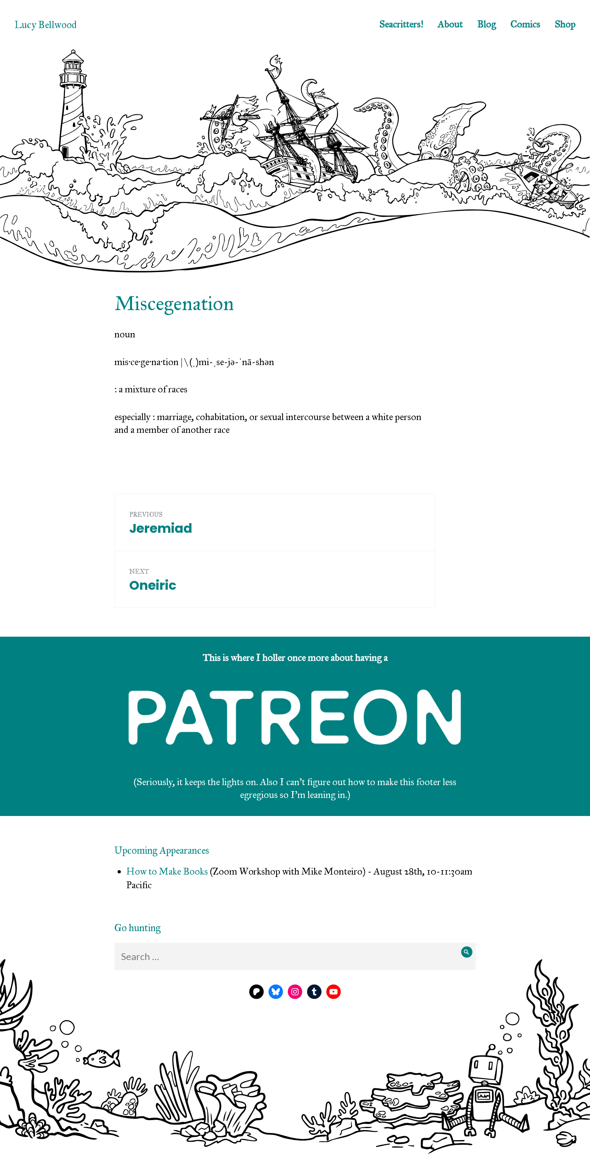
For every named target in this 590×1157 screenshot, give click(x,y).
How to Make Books (167, 871)
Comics (525, 24)
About (450, 24)
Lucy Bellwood (45, 24)
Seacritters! (401, 24)
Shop (565, 24)
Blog (486, 24)
